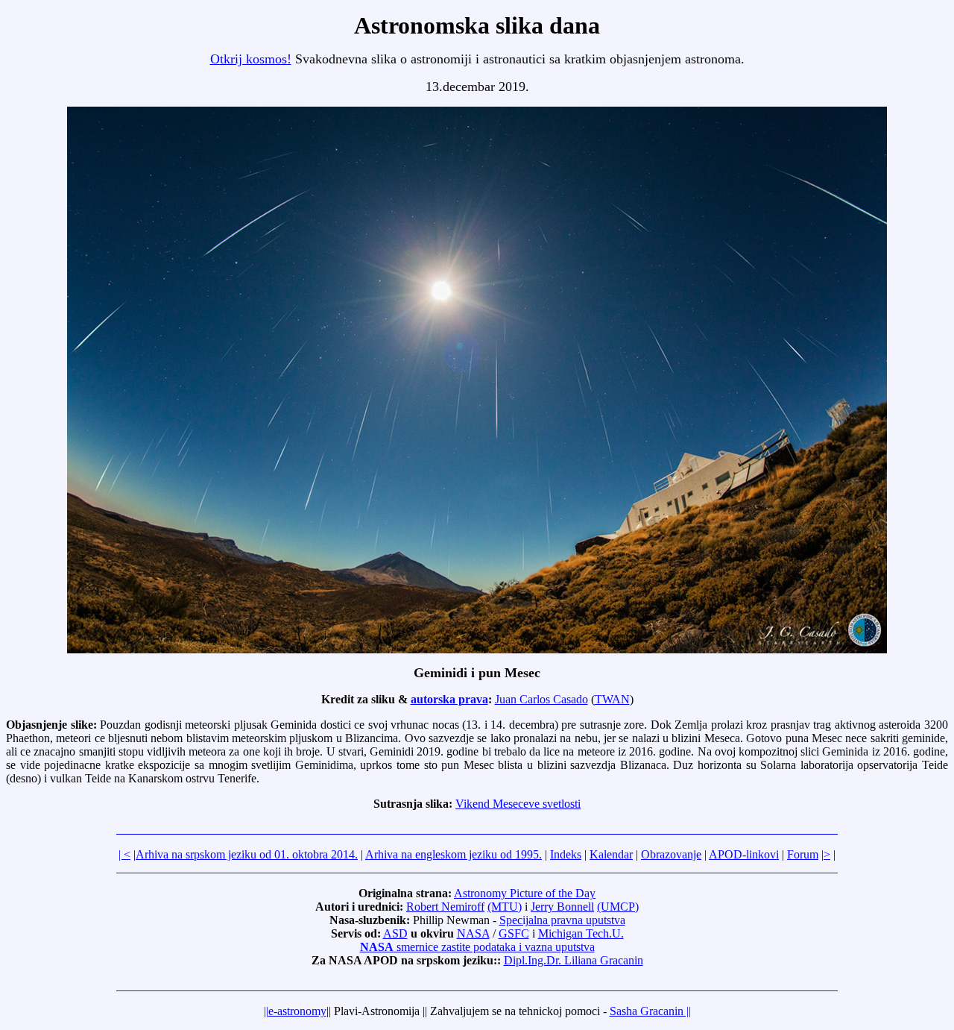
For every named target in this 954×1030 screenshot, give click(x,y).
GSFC (514, 933)
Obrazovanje (671, 854)
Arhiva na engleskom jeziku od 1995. (453, 854)
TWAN (612, 699)
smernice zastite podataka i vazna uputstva (477, 946)
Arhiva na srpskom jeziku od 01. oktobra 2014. (247, 854)
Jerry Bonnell (562, 906)
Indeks (565, 854)
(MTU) (504, 906)
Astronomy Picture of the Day (525, 893)
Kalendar (611, 854)
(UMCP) (618, 906)
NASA (473, 933)
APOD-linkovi (744, 854)
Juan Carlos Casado (541, 699)
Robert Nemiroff (445, 906)
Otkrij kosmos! (250, 58)
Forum (802, 854)
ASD (395, 933)
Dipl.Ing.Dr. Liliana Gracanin (573, 960)
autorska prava (449, 699)
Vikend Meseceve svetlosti (518, 803)
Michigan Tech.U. (581, 933)
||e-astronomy (295, 1011)
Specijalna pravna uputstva (562, 920)
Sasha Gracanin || (650, 1011)
